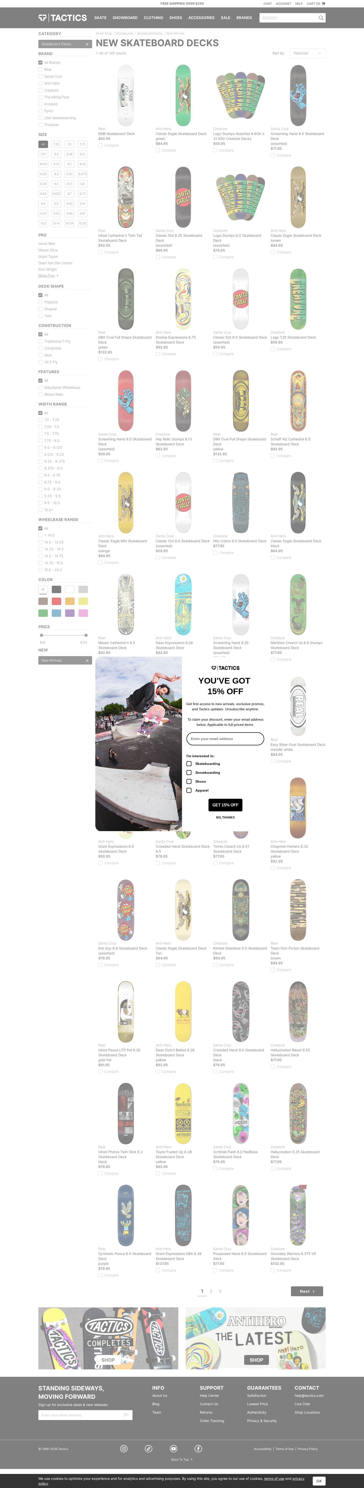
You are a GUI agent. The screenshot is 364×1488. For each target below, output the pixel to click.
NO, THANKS (225, 817)
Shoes (200, 781)
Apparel (201, 790)
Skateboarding (207, 764)
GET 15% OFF (225, 805)
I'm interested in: (200, 756)
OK (319, 1481)
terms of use (274, 1478)
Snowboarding (207, 773)
